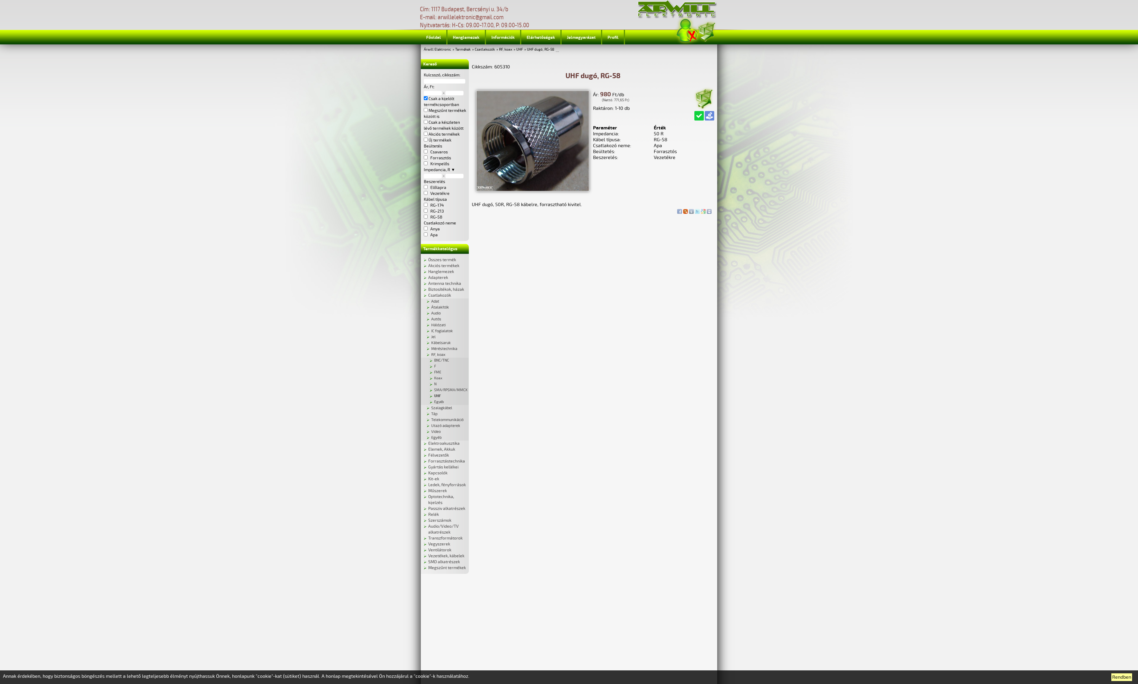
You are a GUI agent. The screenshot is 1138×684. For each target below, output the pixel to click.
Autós (436, 319)
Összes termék (442, 259)
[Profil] (687, 30)
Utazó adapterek (445, 425)
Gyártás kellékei (443, 467)
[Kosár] (706, 31)
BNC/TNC (441, 360)
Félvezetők (438, 455)
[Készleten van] (699, 116)
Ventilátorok (439, 550)
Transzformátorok (445, 538)
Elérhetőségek (541, 37)
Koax (438, 378)
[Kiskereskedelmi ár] (709, 116)
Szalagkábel (441, 408)
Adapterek (438, 277)
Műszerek (437, 490)
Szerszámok (439, 520)
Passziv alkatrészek (446, 508)
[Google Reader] (703, 210)
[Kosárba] (703, 98)
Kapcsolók (437, 473)
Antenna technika (444, 283)
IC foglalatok (442, 331)
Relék (433, 514)
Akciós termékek (443, 265)
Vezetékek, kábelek (446, 555)
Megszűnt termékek (447, 567)
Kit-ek (433, 478)
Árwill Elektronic (437, 49)
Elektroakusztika (444, 443)
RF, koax (505, 49)
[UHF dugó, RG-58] (532, 190)
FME (437, 372)
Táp (434, 414)
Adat (435, 301)
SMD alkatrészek (444, 561)
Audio (436, 313)
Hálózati (438, 325)
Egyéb (439, 402)
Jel (433, 337)
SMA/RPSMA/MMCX (450, 390)
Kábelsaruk (441, 343)
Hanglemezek (466, 37)
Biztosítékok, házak (446, 289)
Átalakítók (440, 307)
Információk (503, 37)
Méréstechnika (444, 348)
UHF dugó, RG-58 (540, 49)
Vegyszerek (439, 544)
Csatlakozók (485, 49)
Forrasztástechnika (446, 461)
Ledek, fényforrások (447, 484)
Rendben (1121, 677)
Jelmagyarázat (581, 37)
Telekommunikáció (447, 420)
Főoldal (433, 37)
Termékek (463, 49)
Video (436, 431)
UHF (519, 49)
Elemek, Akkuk (441, 449)
